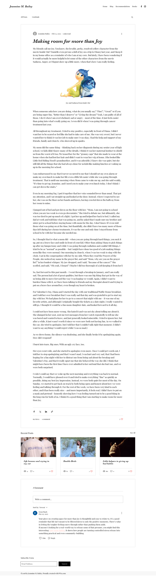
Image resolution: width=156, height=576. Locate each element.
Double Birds (69, 461)
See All (132, 433)
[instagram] (145, 6)
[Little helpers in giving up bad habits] (117, 447)
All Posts (24, 17)
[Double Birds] (78, 447)
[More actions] (121, 33)
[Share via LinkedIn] (46, 411)
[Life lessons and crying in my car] (38, 447)
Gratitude (35, 17)
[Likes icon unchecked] (40, 538)
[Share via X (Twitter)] (40, 411)
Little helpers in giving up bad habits (115, 462)
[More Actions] (121, 513)
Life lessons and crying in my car (36, 462)
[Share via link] (52, 411)
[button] (132, 17)
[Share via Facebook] (34, 411)
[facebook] (141, 6)
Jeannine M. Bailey (21, 6)
